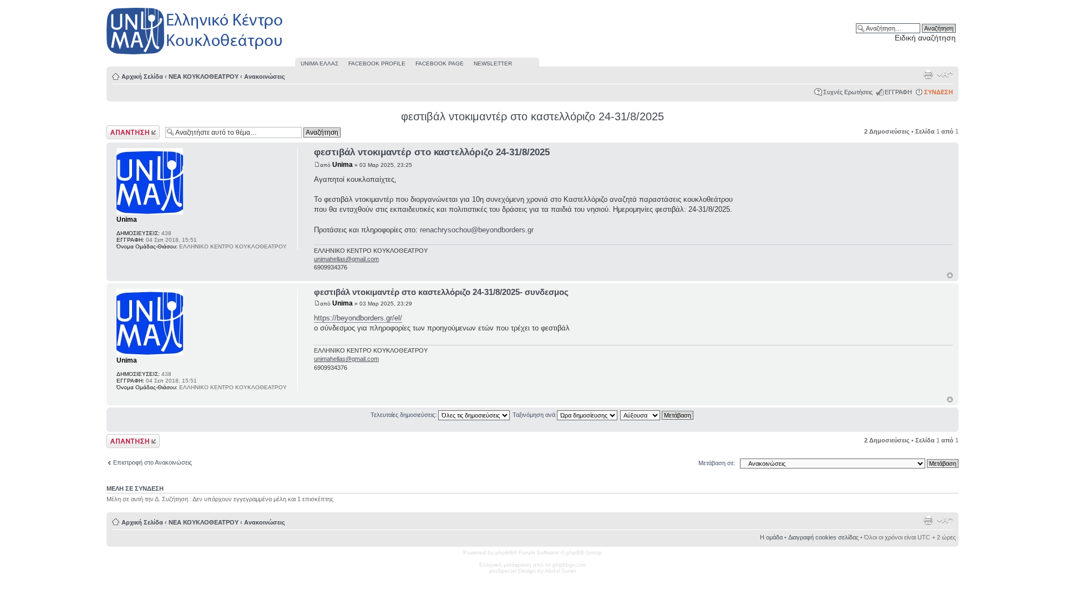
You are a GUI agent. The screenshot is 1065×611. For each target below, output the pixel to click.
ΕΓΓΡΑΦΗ (898, 92)
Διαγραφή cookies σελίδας (823, 537)
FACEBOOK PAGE (439, 63)
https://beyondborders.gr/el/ (358, 318)
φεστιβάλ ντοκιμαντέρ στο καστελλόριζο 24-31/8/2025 (532, 116)
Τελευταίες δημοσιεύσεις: (404, 414)
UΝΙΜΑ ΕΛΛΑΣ (319, 63)
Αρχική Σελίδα (142, 76)
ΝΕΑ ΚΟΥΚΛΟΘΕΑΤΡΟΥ (204, 76)
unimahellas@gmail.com (346, 259)
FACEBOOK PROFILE (376, 63)
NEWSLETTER (493, 63)
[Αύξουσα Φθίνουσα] (657, 414)
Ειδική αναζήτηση (925, 37)
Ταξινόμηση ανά (535, 414)
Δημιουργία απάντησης (121, 132)
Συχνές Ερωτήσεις (848, 92)
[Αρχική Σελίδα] (195, 55)
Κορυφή (950, 275)
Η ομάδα (771, 537)
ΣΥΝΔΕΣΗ (938, 92)
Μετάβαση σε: (717, 463)
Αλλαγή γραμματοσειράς (945, 74)
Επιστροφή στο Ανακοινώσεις (152, 462)
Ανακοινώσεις (264, 76)
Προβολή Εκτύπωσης (928, 74)
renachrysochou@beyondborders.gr (477, 230)
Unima (342, 165)
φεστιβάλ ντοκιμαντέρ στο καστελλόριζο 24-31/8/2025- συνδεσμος (441, 292)
